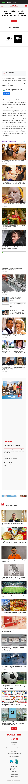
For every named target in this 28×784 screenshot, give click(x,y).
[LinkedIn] (14, 27)
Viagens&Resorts (14, 774)
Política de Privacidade (14, 755)
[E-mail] (18, 27)
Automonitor (14, 766)
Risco (14, 773)
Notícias (14, 21)
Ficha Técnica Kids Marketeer (14, 753)
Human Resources (14, 769)
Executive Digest (14, 768)
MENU (14, 2)
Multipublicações (14, 776)
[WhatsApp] (16, 27)
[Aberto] (26, 6)
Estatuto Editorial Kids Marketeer (14, 747)
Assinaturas (14, 742)
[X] (12, 27)
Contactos (14, 744)
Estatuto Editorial (14, 746)
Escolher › (6, 93)
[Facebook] (10, 27)
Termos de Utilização (14, 756)
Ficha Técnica (14, 751)
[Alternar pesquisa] (2, 6)
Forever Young (14, 771)
